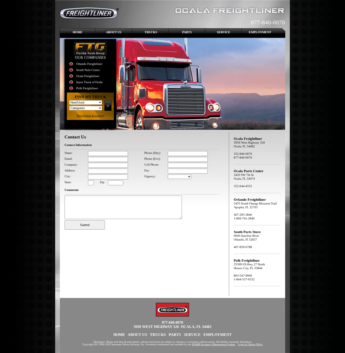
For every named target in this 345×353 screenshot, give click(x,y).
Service (223, 32)
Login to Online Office (250, 344)
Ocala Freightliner (87, 76)
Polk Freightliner (87, 88)
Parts (187, 32)
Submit (85, 225)
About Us (113, 32)
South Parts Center (88, 70)
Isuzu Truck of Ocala (89, 82)
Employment (260, 32)
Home (77, 32)
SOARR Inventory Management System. (214, 344)
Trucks (151, 32)
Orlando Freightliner (89, 64)
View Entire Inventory (90, 115)
